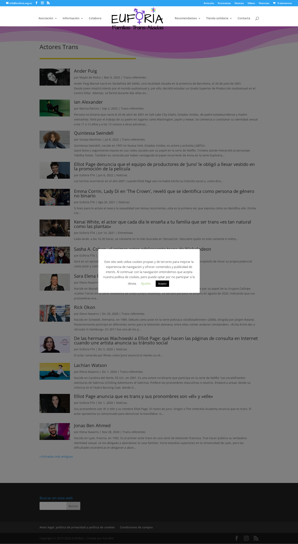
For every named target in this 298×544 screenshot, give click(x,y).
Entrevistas (224, 3)
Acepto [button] (162, 283)
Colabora (95, 18)
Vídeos (251, 3)
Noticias (239, 3)
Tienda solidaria (217, 18)
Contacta (244, 18)
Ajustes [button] (146, 283)
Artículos (209, 3)
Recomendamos (186, 18)
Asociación (46, 18)
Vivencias (264, 3)
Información (71, 18)
